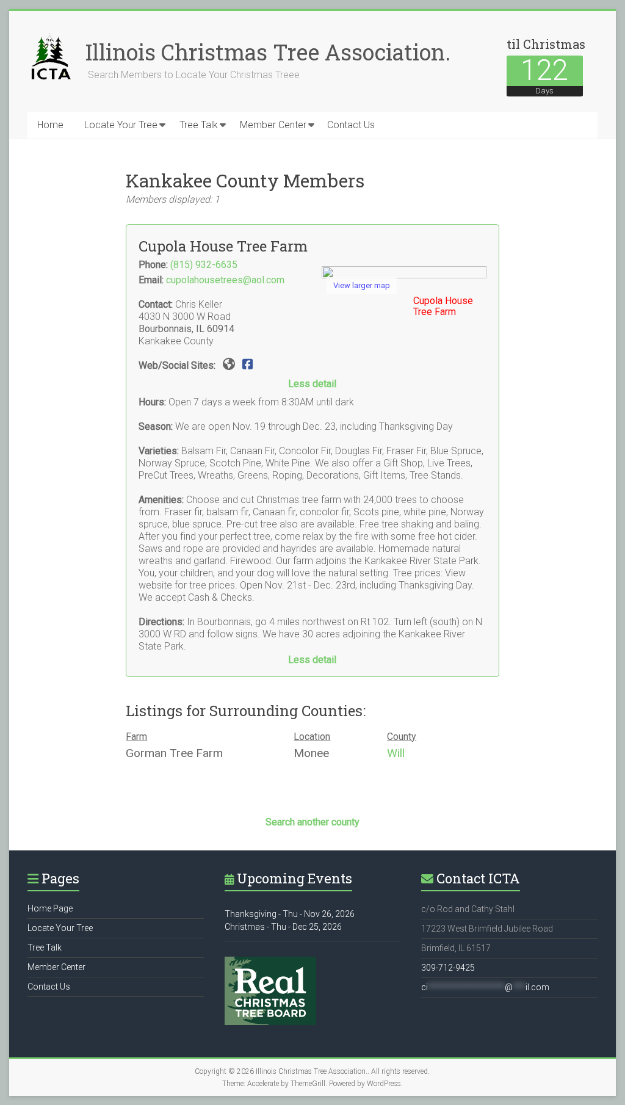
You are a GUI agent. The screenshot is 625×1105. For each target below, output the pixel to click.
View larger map (361, 285)
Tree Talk (198, 125)
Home (50, 125)
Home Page (50, 908)
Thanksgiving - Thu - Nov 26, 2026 (290, 914)
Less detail (312, 383)
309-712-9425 (448, 968)
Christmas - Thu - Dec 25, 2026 (283, 927)
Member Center (273, 125)
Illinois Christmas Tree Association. (267, 52)
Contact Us (351, 125)
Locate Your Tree (120, 125)
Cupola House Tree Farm (443, 306)
